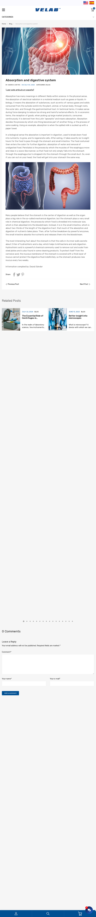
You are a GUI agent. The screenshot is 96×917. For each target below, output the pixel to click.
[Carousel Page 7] (43, 621)
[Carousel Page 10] (53, 621)
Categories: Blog (43, 85)
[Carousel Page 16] (72, 621)
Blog (36, 312)
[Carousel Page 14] (66, 621)
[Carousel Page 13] (62, 621)
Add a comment (10, 693)
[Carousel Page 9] (49, 621)
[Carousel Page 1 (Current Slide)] (23, 621)
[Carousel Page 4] (33, 621)
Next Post (84, 284)
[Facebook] (14, 274)
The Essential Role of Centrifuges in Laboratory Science (32, 318)
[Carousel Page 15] (69, 621)
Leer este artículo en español (19, 90)
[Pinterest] (22, 274)
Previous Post (13, 284)
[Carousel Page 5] (36, 621)
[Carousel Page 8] (46, 621)
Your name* (7, 679)
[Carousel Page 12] (59, 621)
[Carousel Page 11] (56, 621)
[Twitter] (18, 274)
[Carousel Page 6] (40, 621)
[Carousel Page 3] (30, 621)
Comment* (6, 652)
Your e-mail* (55, 679)
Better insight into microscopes (78, 317)
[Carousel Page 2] (27, 621)
